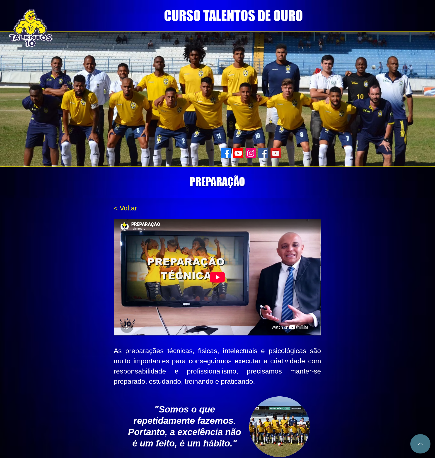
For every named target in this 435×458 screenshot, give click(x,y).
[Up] (420, 443)
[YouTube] (276, 153)
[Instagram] (251, 153)
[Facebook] (226, 153)
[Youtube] (238, 153)
